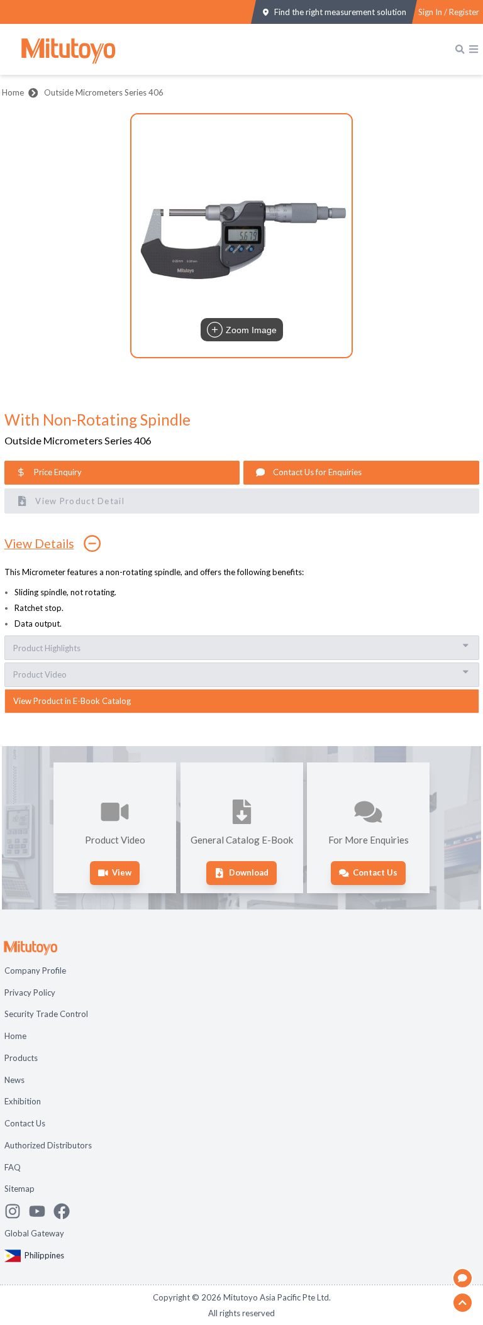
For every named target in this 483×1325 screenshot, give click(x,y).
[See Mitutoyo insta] (16, 1211)
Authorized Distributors (48, 1145)
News (14, 1080)
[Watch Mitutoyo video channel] (41, 1211)
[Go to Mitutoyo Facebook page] (65, 1211)
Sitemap (19, 1189)
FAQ (12, 1167)
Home (13, 92)
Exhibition (22, 1101)
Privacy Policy (29, 992)
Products (21, 1058)
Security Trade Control (46, 1014)
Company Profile (35, 970)
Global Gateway (34, 1233)
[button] (241, 235)
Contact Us (24, 1123)
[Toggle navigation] (474, 49)
